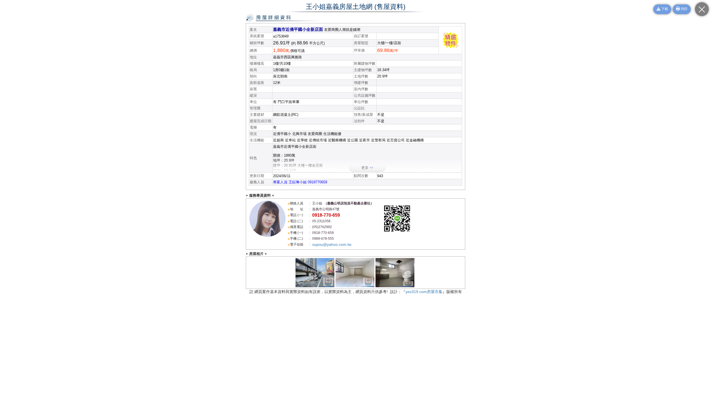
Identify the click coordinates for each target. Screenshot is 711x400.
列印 (683, 9)
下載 (664, 9)
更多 (365, 168)
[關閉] (702, 9)
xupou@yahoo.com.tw (331, 244)
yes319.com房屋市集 (423, 291)
